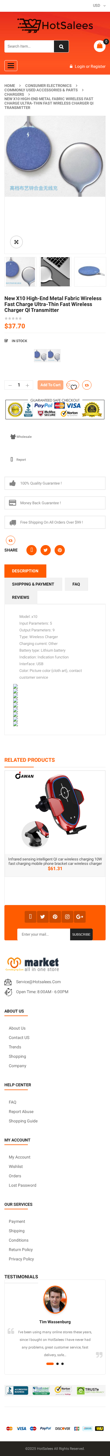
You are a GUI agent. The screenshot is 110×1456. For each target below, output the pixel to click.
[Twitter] (43, 917)
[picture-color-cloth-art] (54, 356)
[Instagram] (67, 917)
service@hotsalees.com (38, 981)
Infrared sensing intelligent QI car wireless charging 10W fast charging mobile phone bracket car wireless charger (55, 861)
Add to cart (50, 385)
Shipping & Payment (33, 584)
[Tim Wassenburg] (55, 1300)
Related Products (29, 760)
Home (9, 85)
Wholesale (24, 437)
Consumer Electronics (48, 85)
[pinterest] (55, 917)
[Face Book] (30, 917)
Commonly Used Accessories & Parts (41, 90)
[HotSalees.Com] (55, 26)
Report (21, 460)
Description (25, 571)
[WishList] (72, 385)
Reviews (20, 597)
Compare (87, 385)
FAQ (76, 584)
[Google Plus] (80, 917)
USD (96, 5)
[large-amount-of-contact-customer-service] (40, 356)
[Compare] (10, 540)
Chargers (14, 94)
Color (10, 351)
